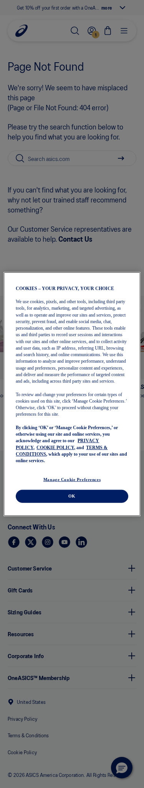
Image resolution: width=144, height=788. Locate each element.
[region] (71, 394)
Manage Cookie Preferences (72, 479)
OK (72, 496)
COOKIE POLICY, (55, 447)
